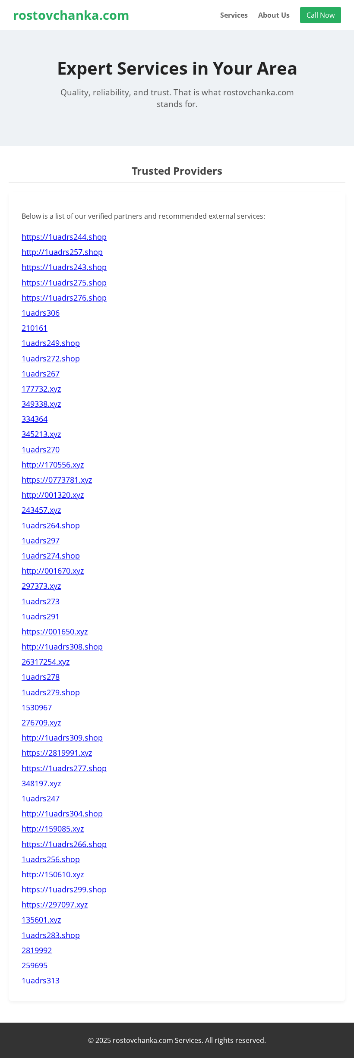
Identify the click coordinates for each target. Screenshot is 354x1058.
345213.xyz (41, 434)
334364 (34, 419)
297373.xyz (41, 586)
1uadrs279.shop (51, 692)
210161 (34, 328)
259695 (34, 965)
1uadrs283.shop (51, 935)
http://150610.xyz (53, 874)
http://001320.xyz (53, 495)
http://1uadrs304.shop (62, 813)
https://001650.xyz (55, 631)
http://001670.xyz (53, 570)
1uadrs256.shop (51, 859)
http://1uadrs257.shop (62, 252)
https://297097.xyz (55, 904)
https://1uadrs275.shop (64, 282)
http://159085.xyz (53, 828)
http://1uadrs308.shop (62, 646)
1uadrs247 (41, 798)
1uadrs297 (41, 540)
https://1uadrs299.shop (64, 889)
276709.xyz (41, 722)
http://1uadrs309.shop (62, 737)
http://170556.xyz (53, 464)
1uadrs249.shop (51, 343)
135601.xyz (41, 919)
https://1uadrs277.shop (64, 768)
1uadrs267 (41, 373)
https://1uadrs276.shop (64, 297)
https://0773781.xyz (57, 479)
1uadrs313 (41, 980)
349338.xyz (41, 404)
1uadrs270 (41, 449)
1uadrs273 (41, 601)
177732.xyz (41, 388)
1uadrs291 (41, 616)
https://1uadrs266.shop (64, 844)
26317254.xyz (46, 661)
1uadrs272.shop (51, 358)
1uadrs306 (41, 313)
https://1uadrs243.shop (64, 267)
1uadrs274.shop (51, 555)
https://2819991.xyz (57, 752)
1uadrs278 (41, 677)
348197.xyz (41, 783)
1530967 (37, 707)
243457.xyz (41, 510)
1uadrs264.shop (51, 525)
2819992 (37, 950)
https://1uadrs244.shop (64, 237)
